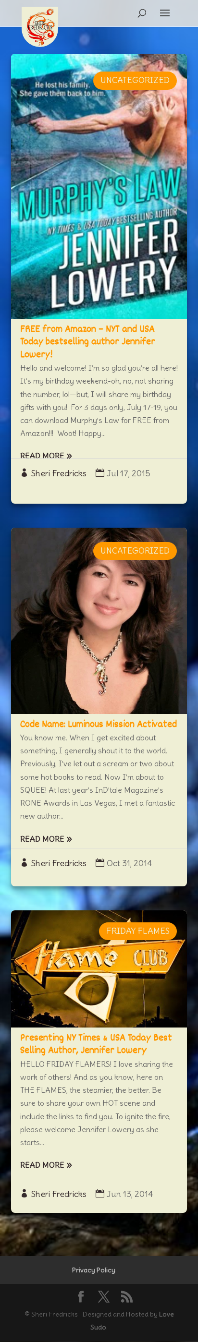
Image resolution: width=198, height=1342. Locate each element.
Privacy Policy (93, 1270)
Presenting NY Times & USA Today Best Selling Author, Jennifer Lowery (96, 1044)
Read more (42, 455)
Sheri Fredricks (59, 473)
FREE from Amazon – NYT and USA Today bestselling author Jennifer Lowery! (87, 342)
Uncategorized (135, 80)
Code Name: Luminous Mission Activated (98, 724)
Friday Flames (138, 931)
